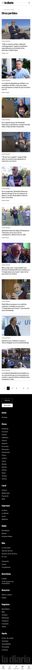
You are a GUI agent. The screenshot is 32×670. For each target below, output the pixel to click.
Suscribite (7, 405)
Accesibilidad (6, 644)
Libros (4, 461)
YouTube (4, 615)
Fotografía (5, 561)
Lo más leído (6, 548)
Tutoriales (5, 641)
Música (4, 533)
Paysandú (5, 496)
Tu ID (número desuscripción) (8, 582)
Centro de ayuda (7, 638)
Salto (3, 499)
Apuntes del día (7, 551)
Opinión (4, 467)
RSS (3, 612)
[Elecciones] (20, 2)
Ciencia (4, 435)
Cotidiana (5, 438)
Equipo (4, 598)
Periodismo (5, 530)
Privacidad (5, 647)
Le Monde (5, 513)
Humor (4, 564)
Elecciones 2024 (9, 9)
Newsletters (6, 609)
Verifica (4, 479)
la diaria (4, 510)
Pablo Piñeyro (5, 237)
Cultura (4, 440)
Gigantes (5, 519)
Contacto (5, 650)
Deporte (4, 443)
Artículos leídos (7, 536)
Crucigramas (6, 567)
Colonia (4, 490)
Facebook (5, 624)
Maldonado (6, 493)
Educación (5, 449)
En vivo (4, 557)
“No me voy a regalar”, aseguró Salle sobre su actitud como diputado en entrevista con (14, 159)
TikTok (4, 627)
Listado (4, 579)
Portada (4, 417)
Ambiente (5, 429)
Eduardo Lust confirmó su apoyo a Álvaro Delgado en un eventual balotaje (15, 342)
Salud (4, 473)
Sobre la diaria (7, 595)
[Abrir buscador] (29, 3)
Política (4, 470)
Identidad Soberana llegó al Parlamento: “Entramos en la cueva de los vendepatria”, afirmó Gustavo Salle (15, 233)
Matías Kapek (5, 92)
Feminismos (6, 452)
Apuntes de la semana (9, 554)
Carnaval (5, 432)
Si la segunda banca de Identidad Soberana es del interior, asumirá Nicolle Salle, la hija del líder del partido (16, 125)
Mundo (4, 464)
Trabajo (4, 476)
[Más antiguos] (28, 388)
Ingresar (7, 400)
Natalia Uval (5, 53)
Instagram (5, 621)
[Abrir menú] (3, 2)
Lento (4, 516)
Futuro (4, 455)
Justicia (4, 458)
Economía (5, 446)
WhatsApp (5, 618)
